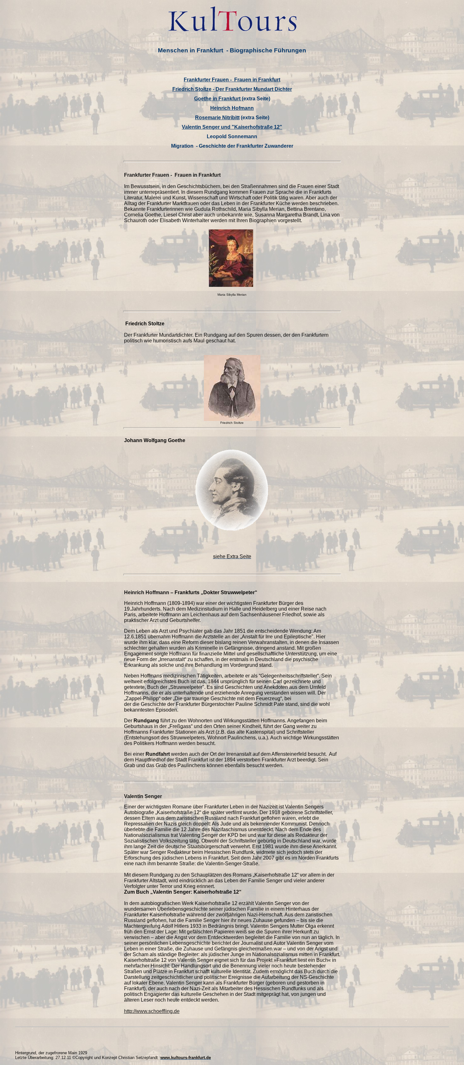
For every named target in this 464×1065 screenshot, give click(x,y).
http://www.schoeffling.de (152, 1011)
